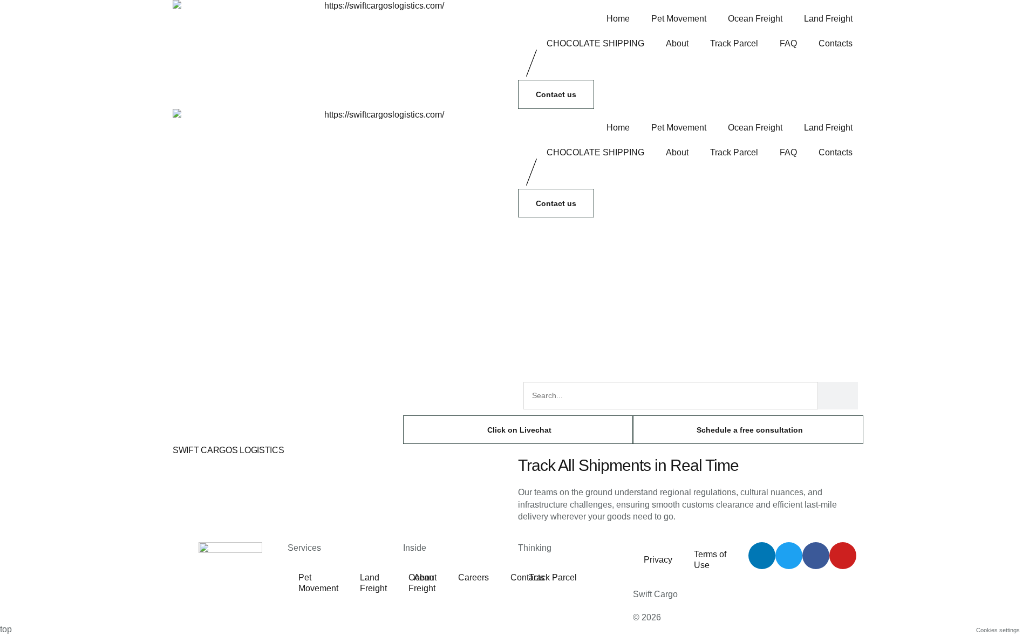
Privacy (658, 559)
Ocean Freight (755, 18)
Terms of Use (710, 560)
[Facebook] (815, 555)
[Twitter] (788, 555)
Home (618, 18)
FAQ (788, 43)
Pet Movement (678, 18)
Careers (473, 577)
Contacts (836, 43)
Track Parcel (734, 43)
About (677, 43)
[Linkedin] (761, 555)
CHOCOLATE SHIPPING (595, 43)
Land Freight (828, 18)
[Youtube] (842, 555)
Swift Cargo (655, 594)
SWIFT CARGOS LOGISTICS (228, 450)
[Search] (838, 395)
